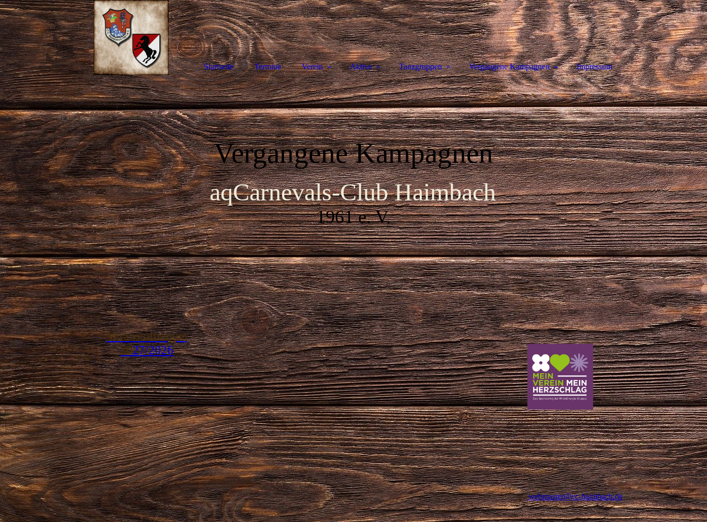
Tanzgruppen (420, 66)
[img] (131, 37)
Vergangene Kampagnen (509, 66)
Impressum (594, 66)
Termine (267, 66)
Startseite (218, 66)
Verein (312, 66)
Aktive (361, 66)
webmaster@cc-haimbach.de (574, 496)
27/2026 (147, 343)
